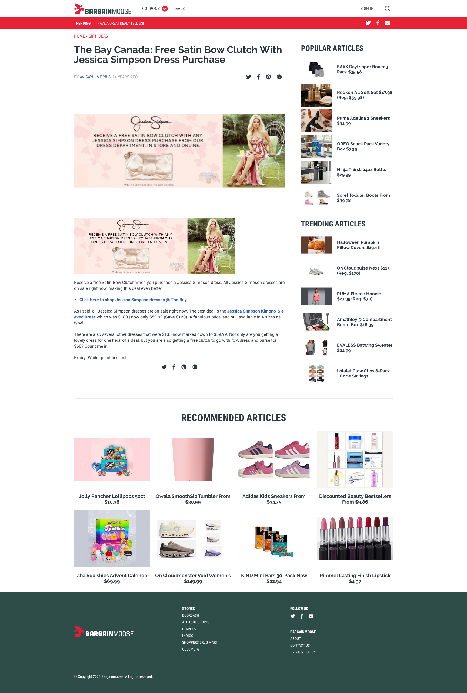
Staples (189, 629)
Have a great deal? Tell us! (120, 23)
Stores (188, 608)
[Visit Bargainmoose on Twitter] (368, 23)
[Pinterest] (268, 77)
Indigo (187, 635)
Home (79, 36)
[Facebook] (258, 77)
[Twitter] (248, 77)
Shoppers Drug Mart (199, 642)
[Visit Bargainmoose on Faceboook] (378, 23)
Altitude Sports (195, 622)
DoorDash (190, 615)
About (295, 638)
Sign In (367, 8)
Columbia (190, 649)
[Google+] (279, 77)
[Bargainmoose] (102, 8)
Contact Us (300, 645)
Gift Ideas (98, 36)
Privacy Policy (303, 652)
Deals (179, 8)
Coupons (151, 8)
